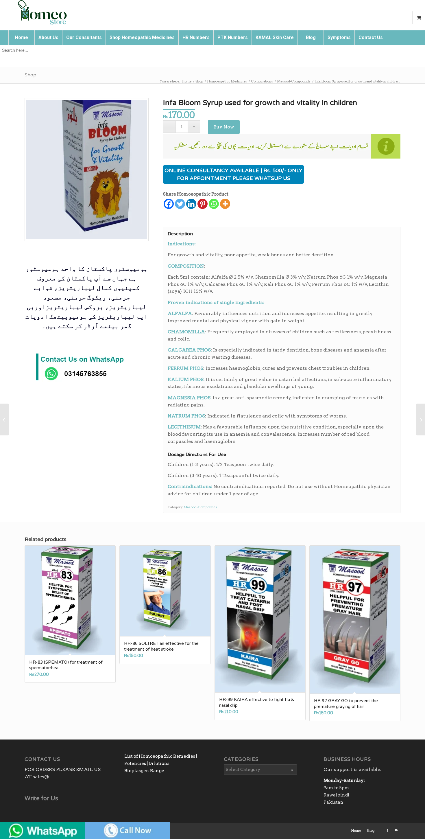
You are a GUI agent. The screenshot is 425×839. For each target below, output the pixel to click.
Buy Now (223, 127)
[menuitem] (21, 37)
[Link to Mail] (396, 830)
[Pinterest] (202, 204)
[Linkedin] (191, 204)
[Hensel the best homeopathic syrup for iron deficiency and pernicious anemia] (4, 419)
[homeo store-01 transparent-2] (41, 13)
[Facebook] (169, 204)
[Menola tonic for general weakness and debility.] (420, 419)
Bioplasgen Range (144, 770)
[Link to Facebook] (387, 830)
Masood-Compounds (200, 507)
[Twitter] (180, 204)
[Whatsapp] (214, 204)
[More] (225, 204)
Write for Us (41, 798)
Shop (30, 75)
